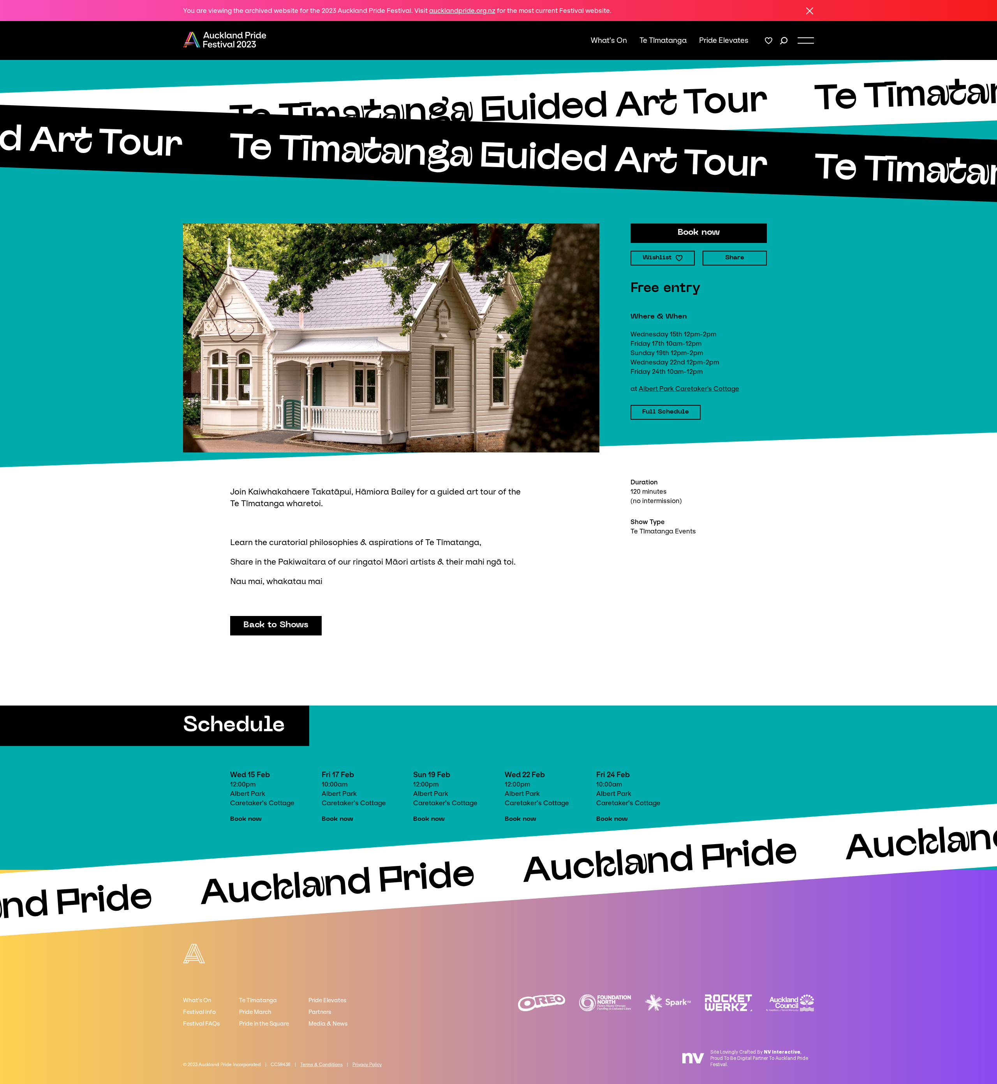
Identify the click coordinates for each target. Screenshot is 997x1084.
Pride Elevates (724, 40)
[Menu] (805, 40)
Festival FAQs (201, 1023)
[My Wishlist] (768, 40)
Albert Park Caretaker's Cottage (689, 388)
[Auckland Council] (790, 1002)
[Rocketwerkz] (728, 1002)
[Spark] (668, 1002)
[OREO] (541, 1002)
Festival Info (199, 1011)
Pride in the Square (264, 1023)
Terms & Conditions (321, 1064)
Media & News (327, 1023)
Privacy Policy (367, 1064)
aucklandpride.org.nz (462, 10)
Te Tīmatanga (663, 40)
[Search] (783, 40)
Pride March (255, 1011)
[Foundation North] (605, 1002)
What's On (609, 40)
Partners (319, 1011)
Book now (246, 819)
